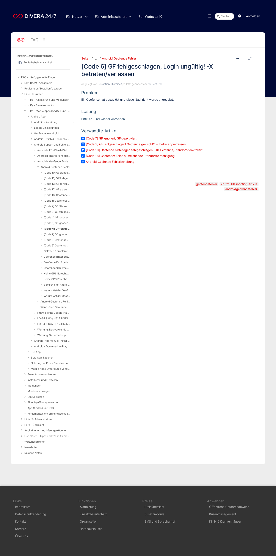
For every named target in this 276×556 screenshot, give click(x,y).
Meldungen (34, 385)
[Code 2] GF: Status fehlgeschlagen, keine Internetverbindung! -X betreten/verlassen (57, 206)
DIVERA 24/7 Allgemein (38, 83)
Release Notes (33, 452)
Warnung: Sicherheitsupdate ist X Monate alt (53, 335)
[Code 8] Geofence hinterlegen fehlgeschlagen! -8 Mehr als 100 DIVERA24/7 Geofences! (57, 239)
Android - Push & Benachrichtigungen (52, 139)
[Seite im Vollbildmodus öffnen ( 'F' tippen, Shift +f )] (250, 58)
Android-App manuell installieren (52, 340)
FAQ (34, 39)
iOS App (36, 352)
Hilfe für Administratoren (38, 419)
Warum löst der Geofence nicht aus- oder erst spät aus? (57, 296)
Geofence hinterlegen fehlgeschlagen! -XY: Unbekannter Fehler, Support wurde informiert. (57, 256)
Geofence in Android (46, 133)
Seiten (85, 58)
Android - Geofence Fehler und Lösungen (53, 161)
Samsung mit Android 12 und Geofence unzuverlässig (57, 284)
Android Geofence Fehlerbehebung (55, 301)
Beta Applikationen (42, 357)
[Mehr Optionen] (237, 58)
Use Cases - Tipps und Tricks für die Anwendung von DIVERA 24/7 (47, 436)
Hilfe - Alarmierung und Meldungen (48, 99)
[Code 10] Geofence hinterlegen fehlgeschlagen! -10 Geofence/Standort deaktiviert (57, 172)
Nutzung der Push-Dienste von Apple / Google (50, 363)
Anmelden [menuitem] (253, 16)
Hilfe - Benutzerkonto (40, 105)
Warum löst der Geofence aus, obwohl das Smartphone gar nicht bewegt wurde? (57, 290)
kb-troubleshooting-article (239, 184)
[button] (239, 16)
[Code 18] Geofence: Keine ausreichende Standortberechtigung (57, 195)
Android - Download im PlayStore (52, 346)
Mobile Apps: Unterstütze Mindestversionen (50, 368)
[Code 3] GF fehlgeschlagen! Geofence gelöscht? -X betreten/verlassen (57, 211)
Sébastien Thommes (110, 84)
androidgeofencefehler (241, 189)
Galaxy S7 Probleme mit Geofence (57, 251)
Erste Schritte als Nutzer (42, 374)
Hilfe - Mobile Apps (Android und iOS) (49, 111)
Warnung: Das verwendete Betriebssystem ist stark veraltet (53, 329)
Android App (38, 116)
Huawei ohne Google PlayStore (53, 312)
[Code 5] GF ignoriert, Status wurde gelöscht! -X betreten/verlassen (57, 223)
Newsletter (30, 447)
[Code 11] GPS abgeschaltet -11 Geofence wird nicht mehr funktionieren (57, 178)
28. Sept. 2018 (155, 84)
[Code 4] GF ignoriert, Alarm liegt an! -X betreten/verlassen (57, 217)
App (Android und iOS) (41, 408)
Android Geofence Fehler (55, 167)
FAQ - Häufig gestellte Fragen (38, 77)
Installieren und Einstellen (43, 380)
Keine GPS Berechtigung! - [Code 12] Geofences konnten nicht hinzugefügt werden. (57, 273)
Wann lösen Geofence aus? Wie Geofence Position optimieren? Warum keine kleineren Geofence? (55, 307)
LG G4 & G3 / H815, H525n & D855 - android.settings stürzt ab (53, 318)
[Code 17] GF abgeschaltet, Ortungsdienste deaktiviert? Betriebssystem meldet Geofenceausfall (57, 189)
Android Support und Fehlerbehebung (52, 144)
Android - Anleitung (45, 122)
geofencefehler (206, 184)
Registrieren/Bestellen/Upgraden (43, 88)
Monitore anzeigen (39, 391)
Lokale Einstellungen (46, 127)
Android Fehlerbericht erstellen (53, 155)
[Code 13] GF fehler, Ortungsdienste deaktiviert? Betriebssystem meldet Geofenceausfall (57, 183)
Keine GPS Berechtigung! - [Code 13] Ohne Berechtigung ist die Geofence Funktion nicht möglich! (57, 279)
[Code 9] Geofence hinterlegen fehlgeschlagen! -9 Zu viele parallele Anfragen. (57, 245)
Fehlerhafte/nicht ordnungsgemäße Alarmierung (49, 413)
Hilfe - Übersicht (34, 424)
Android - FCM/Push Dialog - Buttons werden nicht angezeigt (53, 150)
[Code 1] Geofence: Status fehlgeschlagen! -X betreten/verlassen (57, 200)
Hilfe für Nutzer (33, 94)
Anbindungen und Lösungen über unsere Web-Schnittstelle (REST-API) (47, 430)
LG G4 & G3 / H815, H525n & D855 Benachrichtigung (53, 324)
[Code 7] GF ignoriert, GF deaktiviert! (57, 234)
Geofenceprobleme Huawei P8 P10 (57, 267)
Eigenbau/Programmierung (43, 402)
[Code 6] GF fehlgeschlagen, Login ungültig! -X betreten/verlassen (57, 228)
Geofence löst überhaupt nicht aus (57, 262)
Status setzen (36, 396)
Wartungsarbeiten (34, 441)
